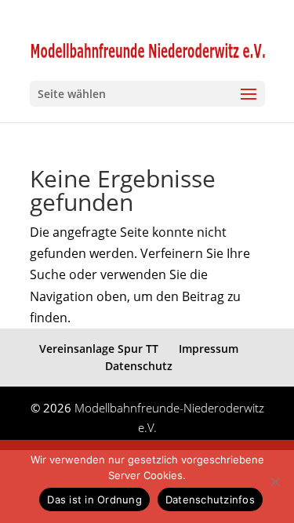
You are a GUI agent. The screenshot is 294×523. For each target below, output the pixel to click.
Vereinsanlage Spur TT (98, 348)
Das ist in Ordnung (94, 499)
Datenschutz (138, 365)
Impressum (208, 348)
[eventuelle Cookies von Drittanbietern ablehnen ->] (274, 481)
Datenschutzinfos (210, 499)
